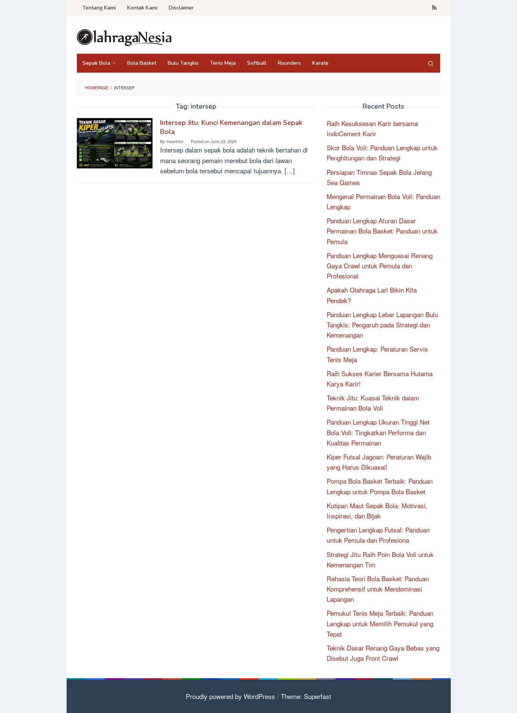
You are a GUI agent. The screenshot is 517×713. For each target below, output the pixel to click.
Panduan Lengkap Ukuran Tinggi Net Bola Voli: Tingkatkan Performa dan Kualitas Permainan (378, 432)
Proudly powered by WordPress (230, 696)
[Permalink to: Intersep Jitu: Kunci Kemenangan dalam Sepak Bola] (115, 142)
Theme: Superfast (306, 696)
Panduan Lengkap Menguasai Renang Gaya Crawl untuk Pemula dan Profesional (380, 265)
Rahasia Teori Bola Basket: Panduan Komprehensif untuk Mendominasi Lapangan (378, 589)
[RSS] (434, 8)
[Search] (430, 63)
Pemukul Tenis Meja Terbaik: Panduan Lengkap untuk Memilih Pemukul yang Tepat (380, 623)
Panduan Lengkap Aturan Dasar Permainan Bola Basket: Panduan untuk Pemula (382, 231)
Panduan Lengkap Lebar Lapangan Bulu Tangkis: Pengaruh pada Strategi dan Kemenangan (382, 324)
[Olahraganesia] (124, 36)
